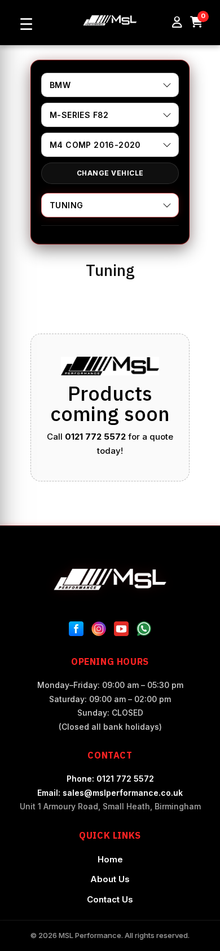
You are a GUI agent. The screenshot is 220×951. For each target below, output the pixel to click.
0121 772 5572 (95, 436)
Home (110, 859)
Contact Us (110, 899)
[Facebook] (76, 631)
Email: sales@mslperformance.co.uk (110, 792)
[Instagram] (98, 631)
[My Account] (177, 22)
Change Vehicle (110, 173)
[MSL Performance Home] (110, 579)
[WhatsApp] (144, 631)
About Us (110, 879)
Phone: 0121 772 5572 (110, 778)
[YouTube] (121, 631)
